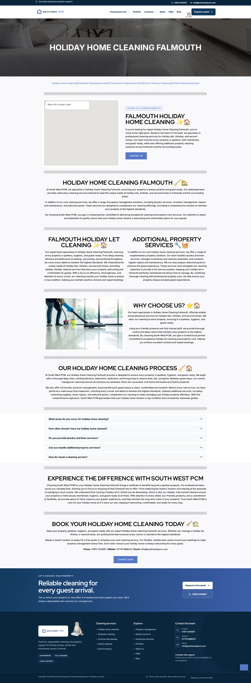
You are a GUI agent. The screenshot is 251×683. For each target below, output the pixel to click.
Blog (179, 12)
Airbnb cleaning (105, 644)
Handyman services (145, 639)
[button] (125, 419)
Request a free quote (195, 585)
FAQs (171, 12)
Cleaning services (118, 12)
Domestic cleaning (106, 634)
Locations (148, 12)
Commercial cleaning (107, 639)
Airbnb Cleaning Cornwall (185, 83)
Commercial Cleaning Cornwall (126, 83)
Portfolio (137, 12)
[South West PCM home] (51, 12)
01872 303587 (180, 3)
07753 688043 (189, 639)
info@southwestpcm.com (204, 3)
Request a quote (201, 12)
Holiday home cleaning (108, 629)
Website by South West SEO (202, 678)
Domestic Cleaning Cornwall (93, 83)
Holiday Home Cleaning (64, 83)
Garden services (143, 634)
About (162, 12)
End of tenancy (105, 649)
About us (140, 649)
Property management (146, 629)
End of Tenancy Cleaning (157, 83)
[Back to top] (244, 667)
